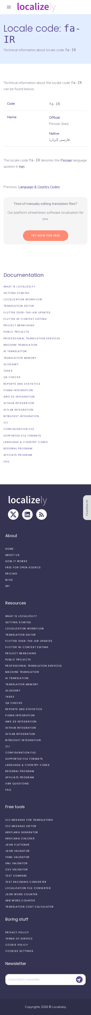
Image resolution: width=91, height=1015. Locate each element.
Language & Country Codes (26, 442)
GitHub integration (19, 403)
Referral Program (18, 448)
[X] (13, 514)
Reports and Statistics (22, 384)
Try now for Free (45, 235)
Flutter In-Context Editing (25, 319)
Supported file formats (22, 435)
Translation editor (19, 306)
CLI (6, 422)
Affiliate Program (18, 455)
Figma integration (18, 390)
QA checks (12, 377)
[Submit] (79, 979)
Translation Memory (20, 358)
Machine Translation (20, 345)
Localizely (59, 1007)
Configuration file (19, 429)
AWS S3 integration (19, 396)
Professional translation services (32, 338)
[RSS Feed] (41, 514)
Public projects (16, 332)
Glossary (11, 364)
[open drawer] (9, 7)
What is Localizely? (19, 286)
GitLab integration (19, 409)
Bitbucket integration (21, 416)
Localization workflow (23, 299)
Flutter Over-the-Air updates (27, 312)
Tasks (8, 371)
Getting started (16, 293)
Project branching (19, 325)
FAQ (6, 461)
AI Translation (15, 351)
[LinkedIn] (27, 514)
